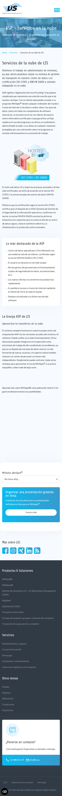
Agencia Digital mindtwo (46, 790)
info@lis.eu (34, 760)
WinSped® (7, 579)
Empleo (5, 686)
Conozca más (31, 512)
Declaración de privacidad (22, 782)
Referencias (8, 698)
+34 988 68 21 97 (16, 760)
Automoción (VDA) (11, 606)
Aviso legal (41, 782)
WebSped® (7, 585)
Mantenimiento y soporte (14, 643)
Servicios (14, 53)
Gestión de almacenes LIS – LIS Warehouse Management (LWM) (29, 593)
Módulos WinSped (12, 472)
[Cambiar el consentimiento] (4, 791)
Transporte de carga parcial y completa (20, 624)
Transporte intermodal (13, 612)
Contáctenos (8, 704)
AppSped (6, 600)
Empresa (6, 692)
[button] (57, 10)
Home (4, 53)
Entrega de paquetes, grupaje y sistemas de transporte (28, 618)
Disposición (7, 710)
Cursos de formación (11, 649)
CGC (5, 782)
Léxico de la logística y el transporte (19, 667)
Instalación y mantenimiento (15, 661)
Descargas (7, 655)
